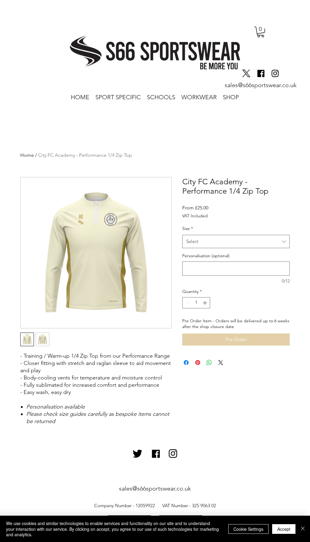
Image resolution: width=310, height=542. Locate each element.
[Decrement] (187, 302)
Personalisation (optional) (205, 255)
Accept (283, 529)
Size (187, 228)
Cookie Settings (248, 529)
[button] (260, 32)
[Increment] (205, 302)
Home (27, 155)
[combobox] (236, 241)
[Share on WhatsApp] (209, 362)
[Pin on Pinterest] (197, 362)
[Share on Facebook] (186, 362)
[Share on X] (220, 362)
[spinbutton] (196, 302)
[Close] (302, 529)
